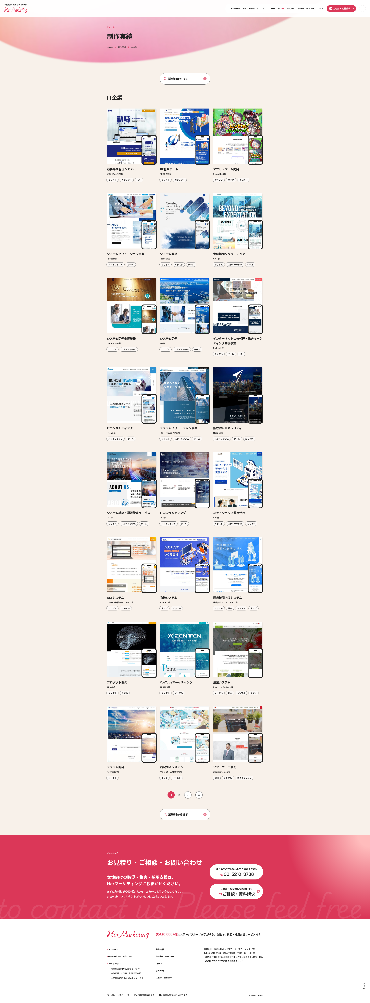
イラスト (112, 179)
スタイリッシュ (115, 264)
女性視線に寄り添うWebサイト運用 (127, 977)
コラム (320, 8)
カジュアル (127, 179)
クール (131, 264)
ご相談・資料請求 (341, 8)
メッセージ (235, 8)
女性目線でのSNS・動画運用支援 (126, 973)
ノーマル (126, 608)
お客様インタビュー (305, 8)
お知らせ (160, 970)
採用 (230, 608)
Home (110, 47)
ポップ (231, 179)
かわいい (219, 179)
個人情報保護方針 (142, 995)
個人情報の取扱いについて (171, 995)
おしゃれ (165, 264)
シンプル (112, 349)
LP (139, 179)
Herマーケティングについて (255, 8)
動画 (230, 693)
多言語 (125, 693)
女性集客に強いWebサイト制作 (125, 968)
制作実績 (290, 8)
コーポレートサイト (116, 995)
